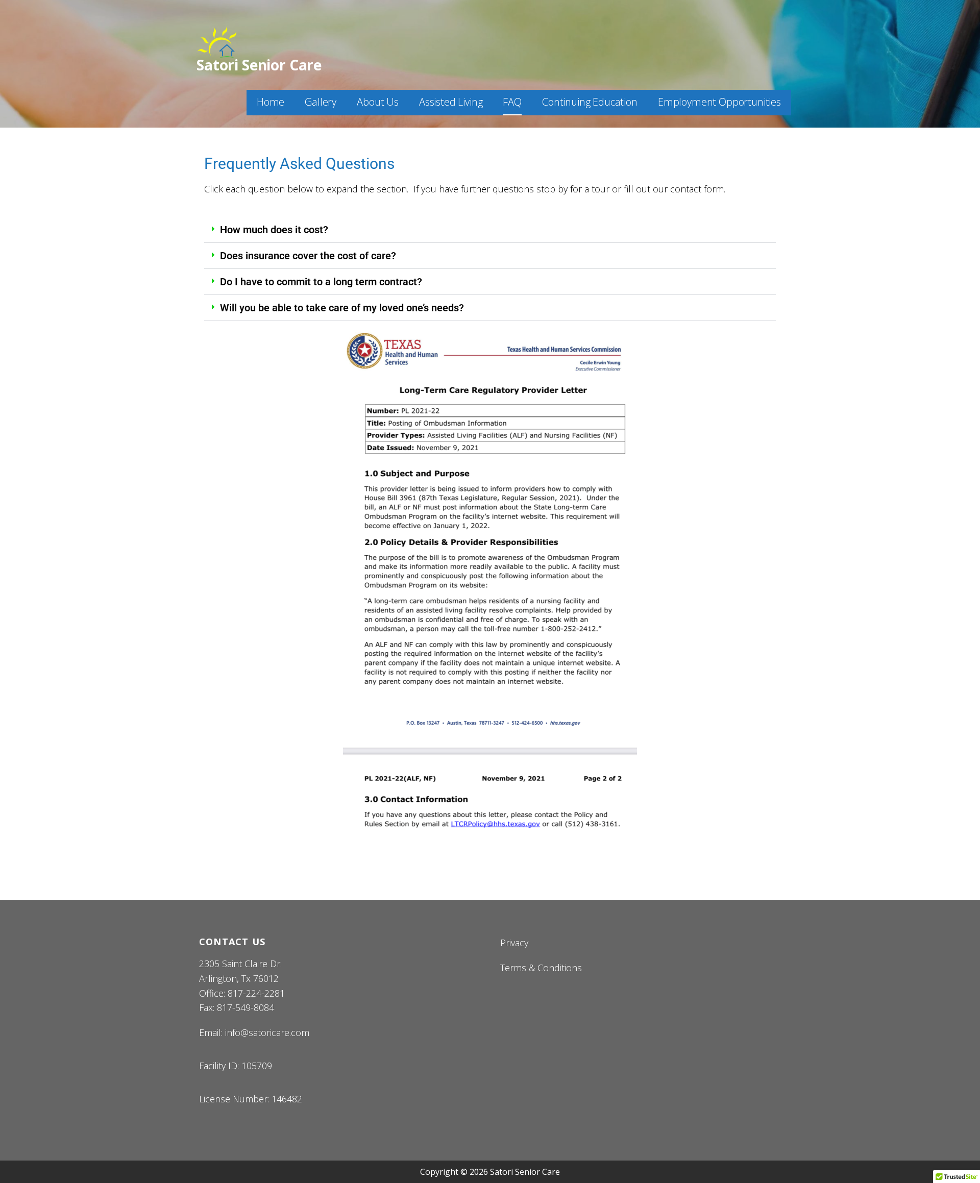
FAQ (512, 102)
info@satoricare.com (267, 1032)
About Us (378, 102)
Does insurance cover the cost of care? (308, 256)
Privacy (514, 942)
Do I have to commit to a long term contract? (321, 282)
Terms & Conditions (541, 968)
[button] (490, 230)
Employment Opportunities (719, 102)
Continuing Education (590, 102)
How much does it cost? (274, 230)
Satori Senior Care (259, 65)
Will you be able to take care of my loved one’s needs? (342, 308)
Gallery (320, 102)
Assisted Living (451, 102)
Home (270, 102)
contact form (697, 189)
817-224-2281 (256, 993)
